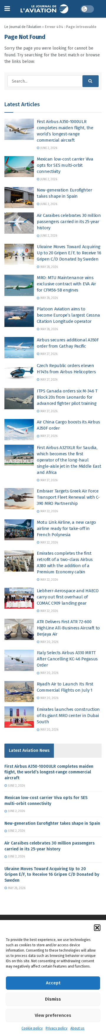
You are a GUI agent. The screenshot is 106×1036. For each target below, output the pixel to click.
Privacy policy (56, 1028)
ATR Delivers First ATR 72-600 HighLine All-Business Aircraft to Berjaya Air (68, 628)
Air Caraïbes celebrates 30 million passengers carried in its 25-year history (69, 221)
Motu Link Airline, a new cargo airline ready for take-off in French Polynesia (66, 528)
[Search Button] (90, 81)
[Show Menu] (7, 9)
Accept (53, 983)
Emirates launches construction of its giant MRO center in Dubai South (68, 715)
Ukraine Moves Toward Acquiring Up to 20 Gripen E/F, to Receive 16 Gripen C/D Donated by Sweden (69, 253)
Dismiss (53, 999)
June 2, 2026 (48, 148)
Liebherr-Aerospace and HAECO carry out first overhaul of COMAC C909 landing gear (68, 597)
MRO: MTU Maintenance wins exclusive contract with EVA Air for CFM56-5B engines (66, 284)
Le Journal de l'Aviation (22, 27)
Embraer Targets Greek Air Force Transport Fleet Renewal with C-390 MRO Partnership (68, 497)
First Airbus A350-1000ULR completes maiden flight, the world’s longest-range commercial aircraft (48, 772)
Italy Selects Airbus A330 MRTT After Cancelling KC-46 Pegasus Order (67, 659)
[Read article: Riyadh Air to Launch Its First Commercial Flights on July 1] (19, 691)
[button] (97, 928)
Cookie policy (32, 1028)
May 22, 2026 (48, 511)
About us (77, 1028)
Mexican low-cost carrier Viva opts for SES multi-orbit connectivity (65, 165)
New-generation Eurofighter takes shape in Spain (52, 823)
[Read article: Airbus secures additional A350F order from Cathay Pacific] (19, 347)
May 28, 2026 (48, 267)
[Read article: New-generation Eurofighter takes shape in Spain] (19, 197)
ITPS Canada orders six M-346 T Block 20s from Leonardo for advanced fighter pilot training (67, 397)
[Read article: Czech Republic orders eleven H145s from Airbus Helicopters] (19, 373)
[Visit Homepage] (45, 9)
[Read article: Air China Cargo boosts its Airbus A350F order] (19, 429)
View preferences (53, 1015)
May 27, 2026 (48, 354)
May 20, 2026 (48, 642)
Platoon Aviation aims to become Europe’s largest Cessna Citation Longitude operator (68, 315)
